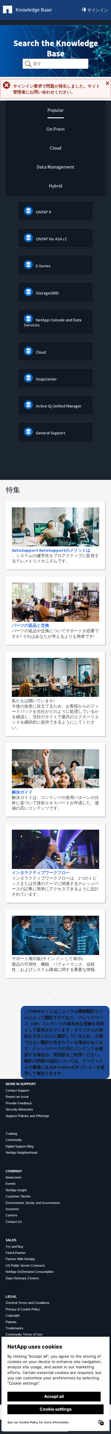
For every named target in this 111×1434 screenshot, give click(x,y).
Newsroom (13, 1177)
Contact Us (14, 1221)
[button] (28, 64)
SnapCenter (46, 379)
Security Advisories (19, 1109)
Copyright (13, 1315)
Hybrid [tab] (55, 186)
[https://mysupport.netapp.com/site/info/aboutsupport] (55, 998)
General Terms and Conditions (27, 1302)
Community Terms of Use (24, 1334)
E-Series (43, 265)
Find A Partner (16, 1253)
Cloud (41, 352)
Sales (11, 1240)
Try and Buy (14, 1246)
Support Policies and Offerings (27, 1116)
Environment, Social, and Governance (33, 1203)
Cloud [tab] (55, 148)
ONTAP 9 (43, 212)
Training (11, 1133)
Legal (11, 1296)
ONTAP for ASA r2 (51, 239)
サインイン (97, 10)
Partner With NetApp (20, 1259)
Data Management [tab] (56, 167)
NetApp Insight (16, 1190)
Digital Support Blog (19, 1146)
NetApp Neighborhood (21, 1152)
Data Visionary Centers (22, 1278)
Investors (12, 1209)
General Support (50, 433)
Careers (11, 1215)
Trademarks (14, 1328)
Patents (11, 1322)
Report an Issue (17, 1096)
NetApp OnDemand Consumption (30, 1271)
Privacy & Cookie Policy (23, 1309)
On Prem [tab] (55, 129)
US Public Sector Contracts (25, 1265)
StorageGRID (47, 293)
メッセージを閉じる (107, 85)
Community (14, 1140)
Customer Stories (18, 1196)
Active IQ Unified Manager (59, 406)
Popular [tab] (55, 110)
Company (14, 1171)
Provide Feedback (19, 1103)
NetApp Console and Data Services (52, 322)
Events (11, 1183)
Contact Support (17, 1090)
